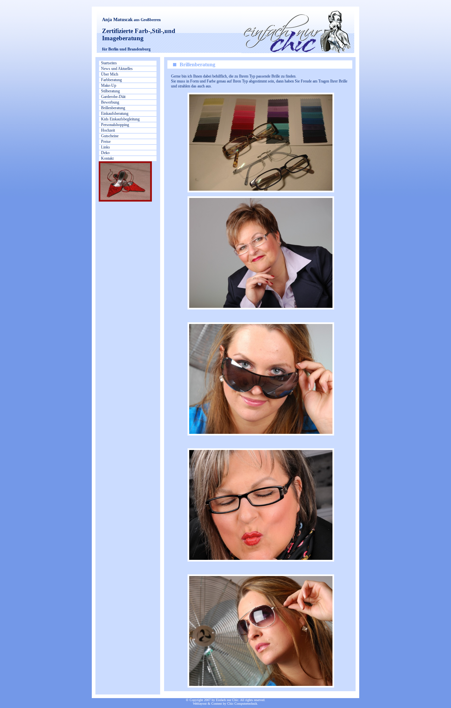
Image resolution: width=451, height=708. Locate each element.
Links (105, 147)
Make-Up (108, 85)
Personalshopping (115, 124)
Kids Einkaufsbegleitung (120, 119)
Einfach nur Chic (227, 700)
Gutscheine (110, 136)
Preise (106, 141)
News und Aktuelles (117, 68)
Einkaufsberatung (114, 113)
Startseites (109, 63)
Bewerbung (110, 102)
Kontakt (107, 158)
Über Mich (109, 74)
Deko (105, 152)
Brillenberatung (113, 108)
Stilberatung (110, 91)
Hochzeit (108, 130)
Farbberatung (111, 80)
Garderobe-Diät (113, 96)
